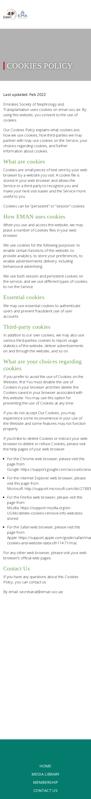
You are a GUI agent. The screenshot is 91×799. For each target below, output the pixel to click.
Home (45, 766)
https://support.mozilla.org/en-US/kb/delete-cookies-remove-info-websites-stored (45, 513)
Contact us (45, 790)
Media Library (46, 774)
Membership (45, 782)
